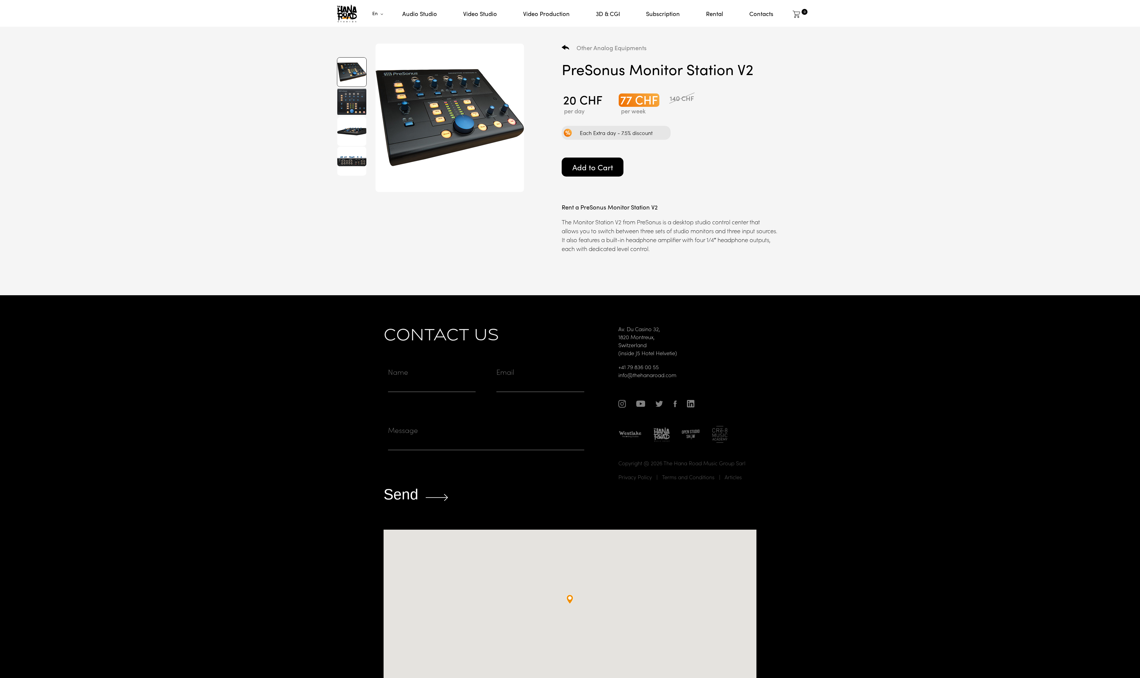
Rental (714, 13)
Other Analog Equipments (612, 47)
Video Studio (480, 13)
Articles (733, 477)
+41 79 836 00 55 (638, 367)
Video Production (546, 13)
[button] (569, 599)
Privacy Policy (635, 477)
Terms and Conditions (688, 477)
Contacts (761, 13)
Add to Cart (592, 166)
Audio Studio (419, 13)
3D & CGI (608, 13)
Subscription (663, 13)
